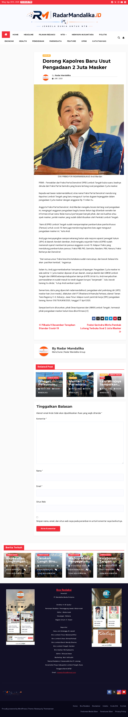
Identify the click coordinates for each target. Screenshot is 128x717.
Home (15, 34)
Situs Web (41, 502)
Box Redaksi (64, 590)
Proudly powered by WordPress (14, 709)
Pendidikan (38, 41)
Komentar (41, 419)
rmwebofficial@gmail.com (66, 672)
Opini (84, 41)
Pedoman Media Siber (89, 711)
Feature (71, 41)
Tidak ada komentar (15, 573)
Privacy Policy (120, 711)
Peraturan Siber (106, 711)
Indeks (105, 706)
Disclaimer (96, 706)
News (102, 378)
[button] (119, 38)
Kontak (123, 706)
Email (39, 486)
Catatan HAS (99, 41)
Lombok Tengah (115, 374)
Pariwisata (56, 41)
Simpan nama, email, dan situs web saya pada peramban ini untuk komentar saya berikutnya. (79, 521)
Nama (39, 471)
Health (23, 41)
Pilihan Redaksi (47, 34)
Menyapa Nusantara (83, 34)
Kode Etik (114, 706)
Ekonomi (9, 41)
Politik (103, 34)
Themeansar (49, 709)
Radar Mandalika (63, 75)
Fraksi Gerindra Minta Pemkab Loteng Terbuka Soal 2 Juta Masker (100, 327)
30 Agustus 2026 (16, 566)
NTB (63, 34)
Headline (28, 34)
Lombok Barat (53, 378)
